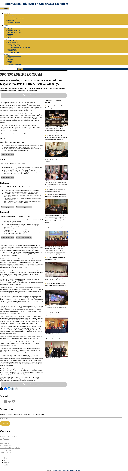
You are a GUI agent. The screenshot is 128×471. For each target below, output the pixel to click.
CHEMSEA (10, 59)
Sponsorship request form (17, 18)
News (5, 460)
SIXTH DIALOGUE (12, 51)
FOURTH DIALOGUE (13, 44)
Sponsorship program (12, 15)
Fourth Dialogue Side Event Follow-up (20, 47)
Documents (10, 34)
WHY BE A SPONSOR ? (17, 17)
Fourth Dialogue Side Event (18, 45)
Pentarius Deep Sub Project (14, 64)
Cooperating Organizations (14, 22)
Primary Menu (4, 8)
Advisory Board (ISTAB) (13, 30)
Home (5, 458)
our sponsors (10, 20)
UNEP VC (6, 66)
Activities (6, 25)
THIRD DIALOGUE (12, 42)
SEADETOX (10, 57)
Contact (9, 37)
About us (6, 462)
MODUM (9, 61)
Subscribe (5, 423)
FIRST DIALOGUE (12, 40)
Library (9, 35)
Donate (9, 23)
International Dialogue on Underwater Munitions (36, 3)
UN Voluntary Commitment (14, 56)
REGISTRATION (15, 52)
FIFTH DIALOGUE (12, 49)
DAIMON (9, 62)
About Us (9, 29)
